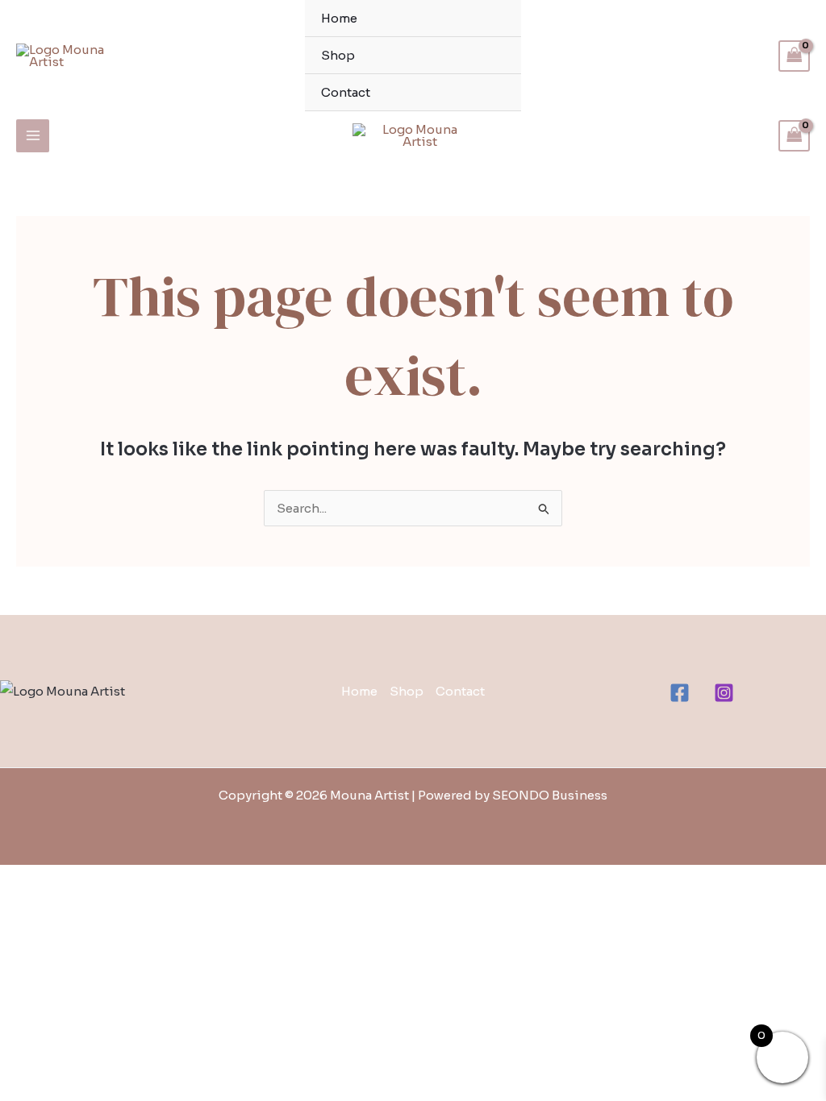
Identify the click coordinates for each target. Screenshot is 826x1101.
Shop (338, 55)
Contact (345, 92)
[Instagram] (724, 693)
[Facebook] (680, 693)
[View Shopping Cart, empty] (794, 56)
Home (339, 18)
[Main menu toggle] (32, 135)
